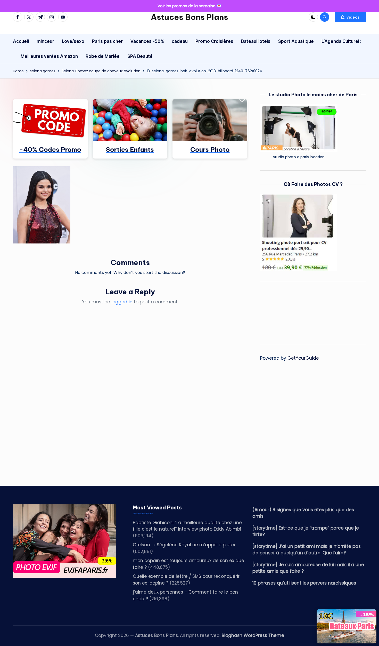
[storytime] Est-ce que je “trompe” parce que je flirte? (305, 531)
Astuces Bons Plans (189, 17)
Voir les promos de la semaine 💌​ (189, 6)
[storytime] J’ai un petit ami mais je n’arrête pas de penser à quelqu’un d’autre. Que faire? (306, 549)
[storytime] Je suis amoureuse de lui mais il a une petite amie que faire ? (308, 568)
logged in (122, 302)
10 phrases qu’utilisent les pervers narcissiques (304, 583)
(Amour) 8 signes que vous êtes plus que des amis (303, 513)
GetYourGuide (303, 358)
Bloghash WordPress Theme (253, 635)
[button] (350, 17)
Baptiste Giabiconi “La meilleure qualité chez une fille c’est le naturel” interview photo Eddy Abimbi (187, 525)
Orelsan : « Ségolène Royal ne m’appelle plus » (184, 545)
